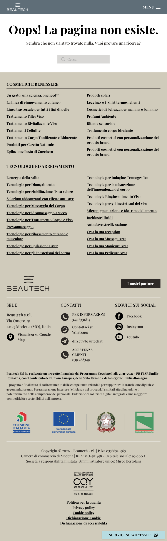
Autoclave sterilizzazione (107, 224)
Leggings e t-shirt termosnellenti (113, 102)
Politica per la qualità (84, 502)
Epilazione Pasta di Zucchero (30, 151)
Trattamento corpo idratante (110, 130)
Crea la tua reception (103, 231)
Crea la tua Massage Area (106, 238)
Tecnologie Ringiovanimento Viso (113, 196)
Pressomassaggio (20, 226)
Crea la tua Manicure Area (107, 246)
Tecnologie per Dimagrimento (31, 184)
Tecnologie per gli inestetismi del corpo (38, 252)
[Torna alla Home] (17, 7)
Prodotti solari (98, 95)
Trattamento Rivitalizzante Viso (32, 123)
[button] (151, 7)
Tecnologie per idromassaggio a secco (37, 212)
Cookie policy (83, 512)
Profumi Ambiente (101, 116)
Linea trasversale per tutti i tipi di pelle (38, 109)
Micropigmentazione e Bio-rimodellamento (122, 210)
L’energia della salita (23, 177)
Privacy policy (83, 507)
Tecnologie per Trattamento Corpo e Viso (40, 219)
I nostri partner (140, 283)
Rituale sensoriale (101, 123)
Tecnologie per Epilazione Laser (32, 246)
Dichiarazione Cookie (83, 518)
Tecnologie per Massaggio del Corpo (36, 205)
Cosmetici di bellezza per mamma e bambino (122, 109)
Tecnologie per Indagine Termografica (117, 177)
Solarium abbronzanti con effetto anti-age (40, 198)
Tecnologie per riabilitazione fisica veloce (40, 191)
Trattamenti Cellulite (23, 130)
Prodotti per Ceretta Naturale (30, 144)
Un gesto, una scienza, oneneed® (33, 95)
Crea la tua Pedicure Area (107, 252)
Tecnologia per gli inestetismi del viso (117, 203)
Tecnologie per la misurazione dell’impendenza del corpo (111, 187)
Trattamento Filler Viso (25, 116)
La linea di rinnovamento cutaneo (33, 102)
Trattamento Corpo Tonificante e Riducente (42, 137)
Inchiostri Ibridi (100, 217)
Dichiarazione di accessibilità (83, 523)
